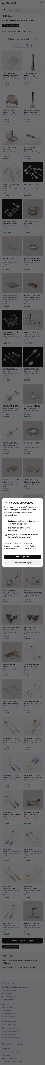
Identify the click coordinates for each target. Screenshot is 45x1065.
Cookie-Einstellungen (22, 562)
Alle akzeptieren (22, 557)
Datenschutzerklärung (13, 546)
